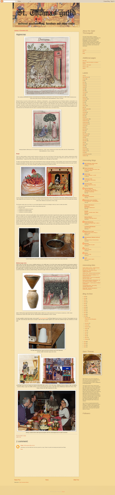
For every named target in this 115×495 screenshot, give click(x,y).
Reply (22, 449)
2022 (85, 303)
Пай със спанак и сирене (89, 259)
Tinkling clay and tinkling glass (90, 319)
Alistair (22, 445)
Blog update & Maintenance (90, 207)
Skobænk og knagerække (89, 196)
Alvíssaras (87, 243)
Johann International (89, 168)
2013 (85, 343)
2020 (85, 307)
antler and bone (85, 77)
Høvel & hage (87, 174)
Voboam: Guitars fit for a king (90, 184)
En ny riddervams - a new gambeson (91, 201)
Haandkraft (87, 195)
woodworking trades (86, 154)
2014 (85, 341)
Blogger (63, 491)
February (87, 339)
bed (83, 80)
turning (84, 152)
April (86, 335)
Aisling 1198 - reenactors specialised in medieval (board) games (90, 289)
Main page (85, 60)
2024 (85, 300)
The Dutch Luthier (88, 183)
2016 (85, 314)
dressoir (84, 97)
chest (84, 90)
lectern (84, 117)
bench (84, 82)
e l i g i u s (87, 248)
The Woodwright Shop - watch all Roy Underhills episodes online (90, 286)
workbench (85, 155)
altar (83, 75)
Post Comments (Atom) (24, 482)
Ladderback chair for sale (89, 164)
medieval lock (85, 120)
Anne (84, 51)
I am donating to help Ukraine (90, 180)
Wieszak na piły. (88, 227)
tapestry (84, 144)
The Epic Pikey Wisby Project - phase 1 (92, 223)
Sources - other (85, 66)
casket (84, 87)
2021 (85, 305)
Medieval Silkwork (88, 217)
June (86, 332)
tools (83, 145)
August (86, 328)
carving (84, 85)
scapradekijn (85, 135)
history (84, 110)
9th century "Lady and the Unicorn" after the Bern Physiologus (92, 170)
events (84, 100)
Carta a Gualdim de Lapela (90, 244)
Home (47, 480)
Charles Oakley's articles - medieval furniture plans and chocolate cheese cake (91, 268)
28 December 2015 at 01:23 (29, 445)
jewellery (84, 114)
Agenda (84, 68)
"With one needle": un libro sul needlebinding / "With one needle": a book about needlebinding (91, 190)
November (87, 323)
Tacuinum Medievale (89, 188)
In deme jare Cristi (88, 178)
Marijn (84, 53)
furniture (84, 105)
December (87, 317)
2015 (85, 316)
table (83, 142)
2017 (85, 312)
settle (84, 137)
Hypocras (86, 320)
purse (84, 132)
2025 (85, 298)
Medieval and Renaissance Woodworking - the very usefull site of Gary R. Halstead (91, 281)
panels (84, 127)
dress (84, 95)
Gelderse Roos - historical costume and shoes (91, 273)
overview (84, 125)
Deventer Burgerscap (89, 221)
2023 (85, 301)
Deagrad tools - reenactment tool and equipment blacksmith (90, 271)
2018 (85, 310)
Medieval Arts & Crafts (89, 231)
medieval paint (85, 122)
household (84, 112)
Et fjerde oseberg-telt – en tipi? (90, 175)
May (86, 333)
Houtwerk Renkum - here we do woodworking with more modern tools (91, 278)
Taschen (86, 253)
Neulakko (86, 211)
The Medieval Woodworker (90, 226)
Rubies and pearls (88, 249)
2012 (85, 345)
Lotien (86, 257)
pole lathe (84, 129)
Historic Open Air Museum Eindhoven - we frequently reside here (90, 275)
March (86, 337)
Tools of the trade (88, 254)
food (20, 437)
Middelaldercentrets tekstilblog (91, 200)
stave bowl (85, 139)
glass (84, 107)
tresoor (84, 147)
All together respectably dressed (91, 218)
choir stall (84, 92)
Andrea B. (84, 50)
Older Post (76, 480)
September (87, 326)
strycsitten (85, 140)
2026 (85, 296)
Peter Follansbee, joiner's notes (91, 163)
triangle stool (85, 150)
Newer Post (17, 480)
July (86, 330)
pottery (84, 130)
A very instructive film (43, 318)
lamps (84, 115)
